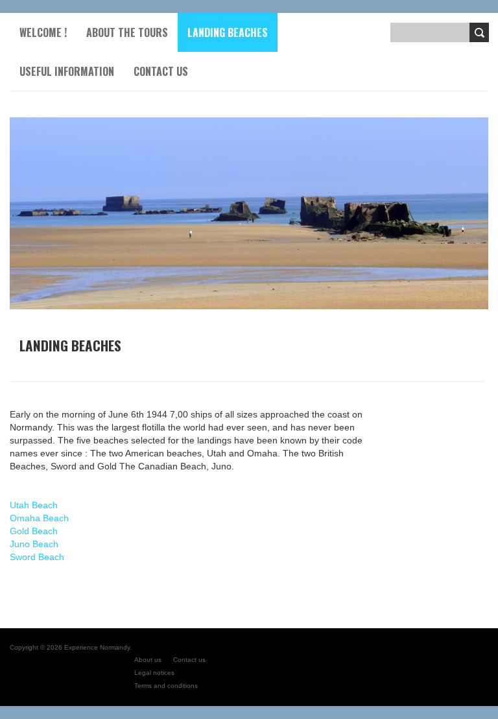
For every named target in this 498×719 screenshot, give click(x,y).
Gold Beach (34, 531)
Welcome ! (43, 32)
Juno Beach (34, 544)
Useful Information (66, 71)
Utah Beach (34, 505)
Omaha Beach (39, 518)
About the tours (127, 32)
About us (147, 659)
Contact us (161, 71)
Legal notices (154, 672)
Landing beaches (227, 32)
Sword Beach (37, 557)
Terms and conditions (166, 685)
